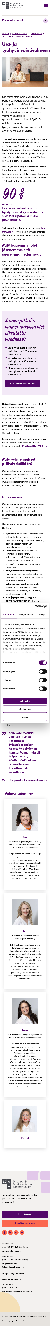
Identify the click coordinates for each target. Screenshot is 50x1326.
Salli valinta (25, 709)
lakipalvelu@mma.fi (10, 1263)
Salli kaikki (25, 701)
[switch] (43, 671)
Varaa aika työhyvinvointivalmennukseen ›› (23, 780)
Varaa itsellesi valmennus (21, 383)
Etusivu (5, 34)
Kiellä (25, 717)
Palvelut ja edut (12, 20)
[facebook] (4, 1232)
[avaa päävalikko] (46, 5)
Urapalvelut (36, 34)
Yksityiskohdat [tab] (26, 614)
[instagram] (16, 1232)
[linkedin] (10, 1232)
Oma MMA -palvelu (10, 1279)
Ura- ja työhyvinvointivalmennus (17, 36)
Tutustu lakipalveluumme (13, 1267)
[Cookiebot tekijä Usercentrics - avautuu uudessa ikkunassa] (35, 607)
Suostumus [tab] (8, 614)
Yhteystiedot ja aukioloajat (13, 1273)
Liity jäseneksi (25, 1214)
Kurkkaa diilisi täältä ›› (33, 446)
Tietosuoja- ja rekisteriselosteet (15, 1321)
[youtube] (22, 1232)
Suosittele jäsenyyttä (25, 1223)
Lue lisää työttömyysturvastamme (17, 1291)
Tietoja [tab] (42, 614)
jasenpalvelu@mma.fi (11, 1251)
